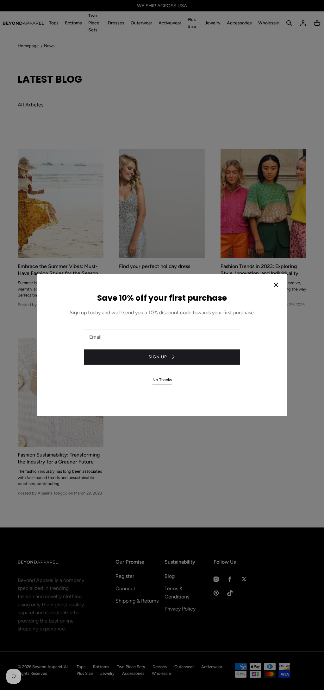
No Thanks (162, 379)
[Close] (275, 285)
